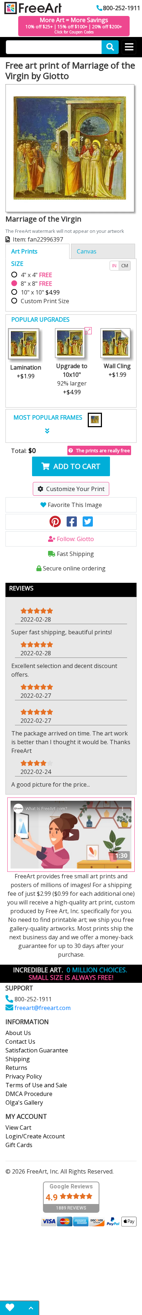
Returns (16, 1068)
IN (114, 265)
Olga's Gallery (24, 1102)
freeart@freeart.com (43, 1008)
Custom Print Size (45, 301)
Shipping (17, 1059)
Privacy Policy (23, 1076)
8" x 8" (36, 284)
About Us (18, 1033)
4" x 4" (36, 275)
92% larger (71, 379)
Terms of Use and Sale (36, 1085)
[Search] (110, 47)
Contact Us (20, 1042)
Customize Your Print (75, 489)
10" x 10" (40, 292)
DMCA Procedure (28, 1094)
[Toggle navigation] (129, 47)
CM (124, 265)
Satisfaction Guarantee (36, 1050)
